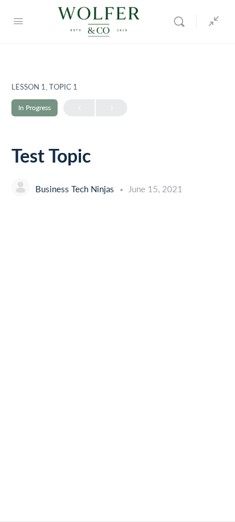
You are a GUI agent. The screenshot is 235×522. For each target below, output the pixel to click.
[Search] (182, 21)
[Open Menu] (18, 20)
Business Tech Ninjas (75, 189)
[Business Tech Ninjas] (20, 188)
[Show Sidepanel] (211, 21)
